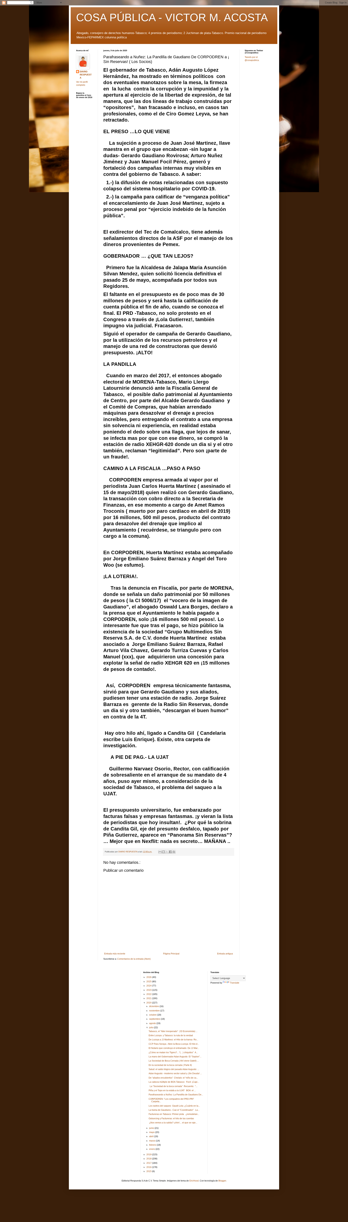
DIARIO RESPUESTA (86, 74)
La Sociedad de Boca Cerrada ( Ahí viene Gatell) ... (174, 1061)
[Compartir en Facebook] (170, 852)
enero (152, 1149)
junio (152, 1128)
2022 (149, 994)
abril (151, 1136)
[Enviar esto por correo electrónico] (160, 852)
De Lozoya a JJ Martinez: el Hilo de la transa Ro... (173, 1039)
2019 (149, 1154)
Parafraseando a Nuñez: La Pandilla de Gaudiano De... (176, 1094)
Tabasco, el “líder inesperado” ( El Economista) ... (173, 1031)
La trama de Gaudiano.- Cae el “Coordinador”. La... (174, 1110)
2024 (149, 985)
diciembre (154, 1006)
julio (151, 1027)
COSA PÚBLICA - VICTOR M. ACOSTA (172, 17)
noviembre (154, 1010)
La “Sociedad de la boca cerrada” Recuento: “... (173, 1086)
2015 (149, 1171)
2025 (149, 981)
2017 (149, 1163)
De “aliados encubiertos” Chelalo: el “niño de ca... (173, 1078)
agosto (152, 1023)
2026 (149, 977)
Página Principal (171, 953)
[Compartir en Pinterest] (174, 852)
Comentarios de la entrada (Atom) (134, 959)
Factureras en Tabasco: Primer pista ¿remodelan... (174, 1114)
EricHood (194, 1180)
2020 (149, 1002)
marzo (152, 1140)
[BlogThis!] (163, 852)
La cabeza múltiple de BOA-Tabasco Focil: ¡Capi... (174, 1082)
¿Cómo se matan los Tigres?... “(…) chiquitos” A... (173, 1052)
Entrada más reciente (114, 953)
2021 (149, 998)
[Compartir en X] (167, 852)
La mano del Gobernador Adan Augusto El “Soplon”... (175, 1056)
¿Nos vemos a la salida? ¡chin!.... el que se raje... (173, 1122)
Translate (234, 983)
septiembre (155, 1019)
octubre (153, 1015)
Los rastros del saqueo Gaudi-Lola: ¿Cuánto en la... (174, 1106)
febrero (153, 1145)
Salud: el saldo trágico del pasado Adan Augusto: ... (174, 1069)
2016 (149, 1167)
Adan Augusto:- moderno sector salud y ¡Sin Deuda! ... (175, 1073)
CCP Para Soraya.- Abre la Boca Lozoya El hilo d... (174, 1044)
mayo (152, 1132)
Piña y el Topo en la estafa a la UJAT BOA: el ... (172, 1090)
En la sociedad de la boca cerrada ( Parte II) (170, 1065)
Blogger (222, 1180)
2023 (149, 990)
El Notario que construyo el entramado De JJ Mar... (174, 1048)
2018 (149, 1158)
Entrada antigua (225, 953)
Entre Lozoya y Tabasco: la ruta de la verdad (171, 1035)
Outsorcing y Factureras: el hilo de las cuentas (171, 1118)
